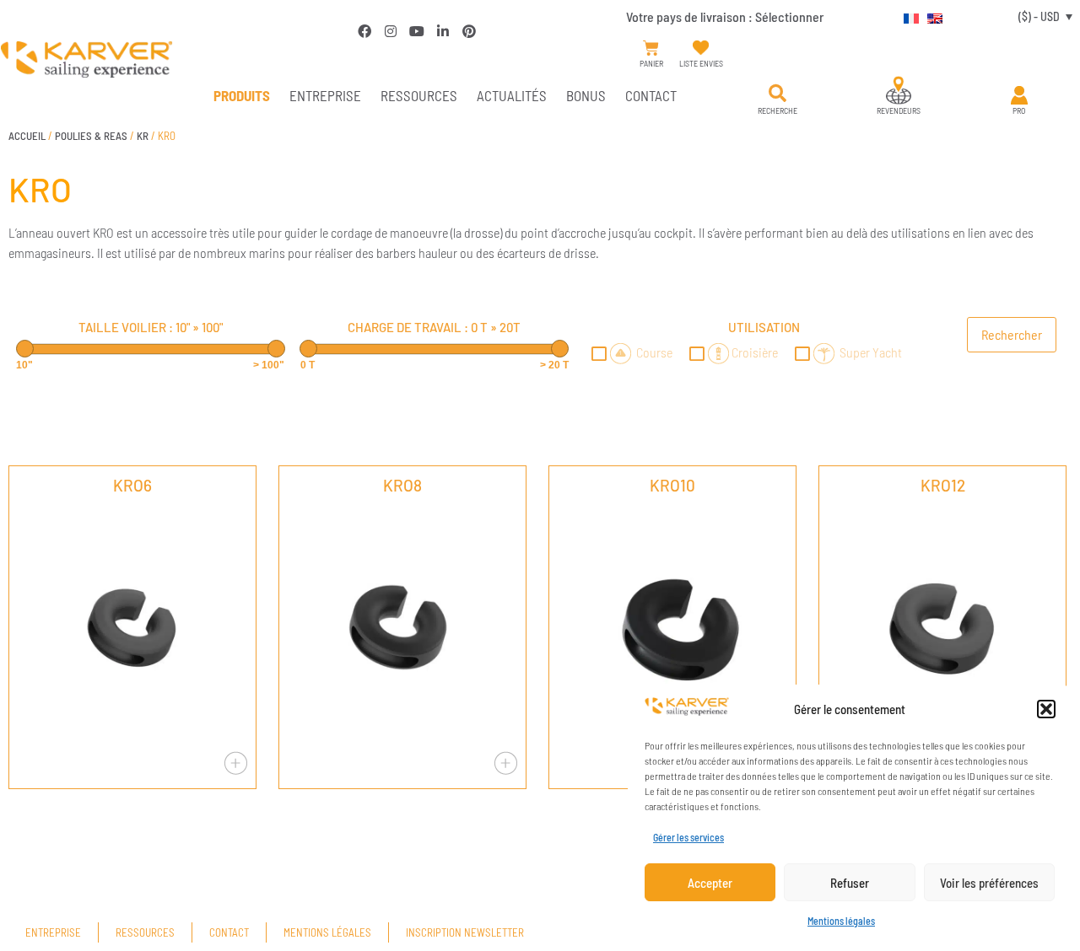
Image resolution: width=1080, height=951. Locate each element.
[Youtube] (417, 31)
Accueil (27, 135)
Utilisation (764, 327)
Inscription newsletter (465, 932)
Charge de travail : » (434, 327)
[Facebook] (364, 31)
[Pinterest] (469, 31)
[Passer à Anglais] (930, 16)
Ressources (419, 95)
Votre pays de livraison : (725, 16)
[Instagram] (390, 31)
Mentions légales (841, 921)
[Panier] (651, 48)
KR (142, 135)
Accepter (710, 882)
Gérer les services (688, 837)
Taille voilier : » (150, 327)
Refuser (849, 882)
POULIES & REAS (91, 135)
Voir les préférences (989, 882)
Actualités (512, 95)
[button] (1046, 709)
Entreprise (325, 95)
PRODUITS (241, 95)
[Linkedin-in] (443, 31)
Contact (651, 95)
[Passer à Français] (907, 16)
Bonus (586, 95)
